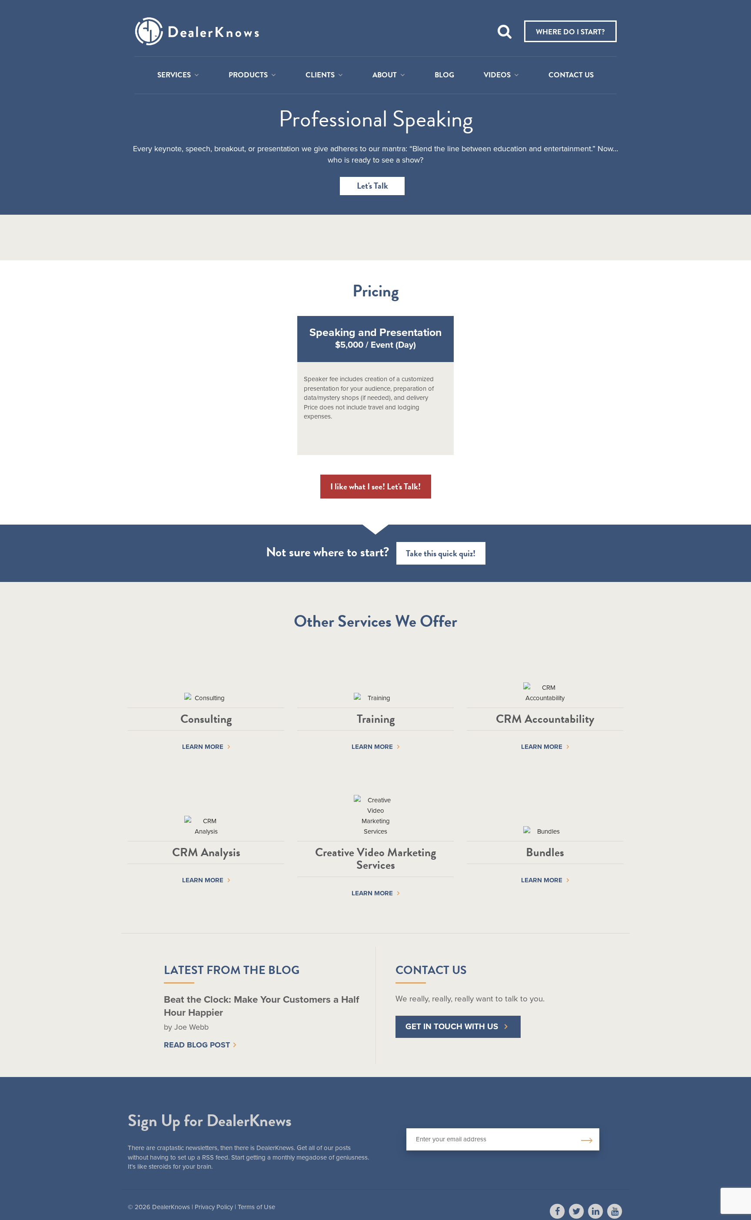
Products (248, 75)
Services (174, 75)
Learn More (202, 747)
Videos (497, 75)
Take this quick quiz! (440, 553)
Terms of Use (256, 1207)
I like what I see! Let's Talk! (375, 486)
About (384, 75)
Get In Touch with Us (451, 1026)
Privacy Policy (214, 1207)
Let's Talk (372, 185)
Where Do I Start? (570, 32)
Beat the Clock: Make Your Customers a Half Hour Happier (261, 1006)
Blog (444, 75)
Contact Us (571, 75)
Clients (320, 75)
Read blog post (197, 1045)
